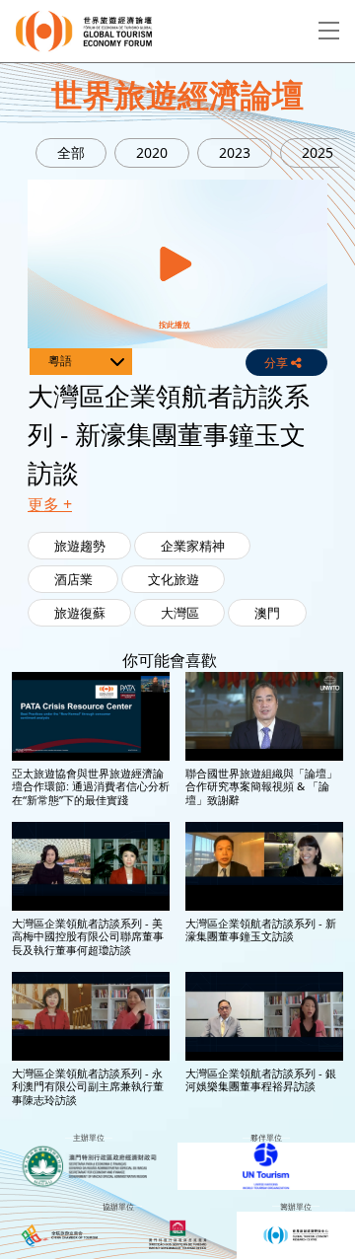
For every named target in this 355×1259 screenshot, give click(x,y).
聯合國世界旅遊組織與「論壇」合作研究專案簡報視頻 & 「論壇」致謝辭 (261, 786)
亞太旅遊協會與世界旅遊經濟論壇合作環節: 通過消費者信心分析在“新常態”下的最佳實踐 (91, 786)
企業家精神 (193, 546)
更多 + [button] (50, 504)
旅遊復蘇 (80, 613)
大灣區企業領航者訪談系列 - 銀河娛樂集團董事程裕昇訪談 (260, 1079)
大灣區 (180, 613)
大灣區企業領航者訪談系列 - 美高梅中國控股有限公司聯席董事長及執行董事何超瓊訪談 (88, 936)
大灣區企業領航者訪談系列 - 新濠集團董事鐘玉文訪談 (260, 929)
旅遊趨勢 (80, 546)
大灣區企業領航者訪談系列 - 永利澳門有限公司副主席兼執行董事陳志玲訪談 (88, 1086)
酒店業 (73, 579)
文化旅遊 (173, 579)
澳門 (267, 613)
